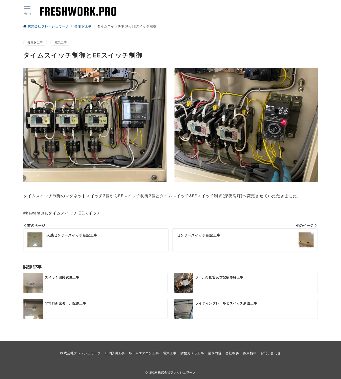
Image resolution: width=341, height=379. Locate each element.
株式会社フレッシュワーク (177, 372)
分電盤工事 (35, 42)
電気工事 (61, 42)
